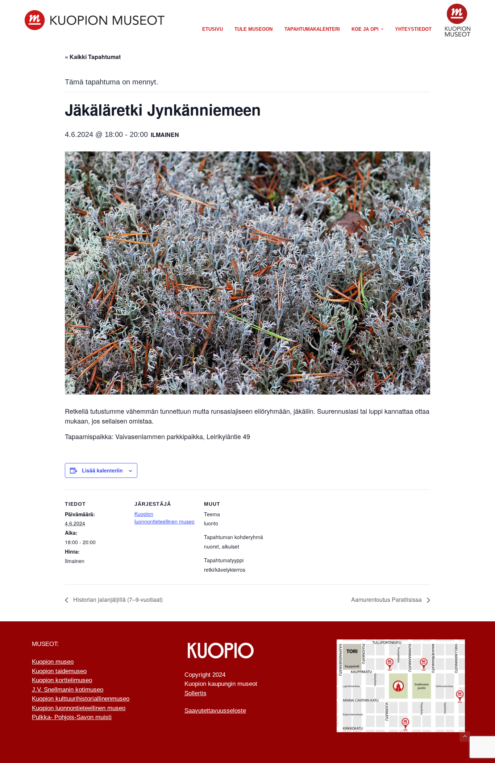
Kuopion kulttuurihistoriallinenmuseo (80, 698)
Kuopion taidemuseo (59, 671)
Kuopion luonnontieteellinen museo (164, 517)
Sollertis (195, 693)
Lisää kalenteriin (102, 470)
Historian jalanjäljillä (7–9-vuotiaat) (117, 599)
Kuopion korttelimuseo (62, 680)
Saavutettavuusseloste (215, 710)
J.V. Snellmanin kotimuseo (67, 689)
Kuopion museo (53, 661)
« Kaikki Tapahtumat (93, 57)
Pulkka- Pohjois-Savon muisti (72, 717)
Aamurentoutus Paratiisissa (387, 599)
